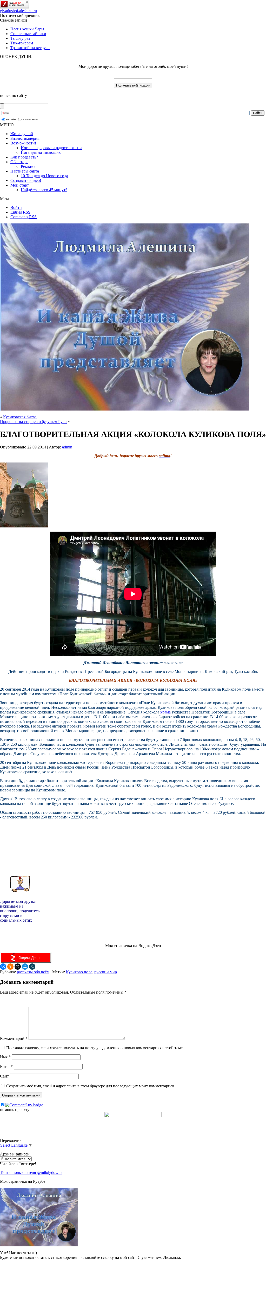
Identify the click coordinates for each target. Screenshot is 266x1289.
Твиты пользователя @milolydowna (31, 1172)
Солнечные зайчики (28, 33)
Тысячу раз (20, 38)
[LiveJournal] (32, 966)
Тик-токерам (21, 43)
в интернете (30, 119)
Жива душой (21, 133)
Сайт (4, 1076)
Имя (5, 1057)
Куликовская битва (20, 417)
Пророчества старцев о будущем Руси (33, 421)
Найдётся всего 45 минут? (44, 190)
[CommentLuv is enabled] (24, 1105)
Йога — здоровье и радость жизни (51, 148)
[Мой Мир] (25, 966)
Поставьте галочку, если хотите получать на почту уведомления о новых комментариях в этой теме (94, 1048)
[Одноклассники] (10, 966)
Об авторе (19, 162)
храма (165, 712)
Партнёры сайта (24, 171)
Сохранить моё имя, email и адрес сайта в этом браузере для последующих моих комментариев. (90, 1086)
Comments (23, 217)
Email (6, 1066)
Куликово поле (79, 972)
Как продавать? (24, 157)
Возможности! (23, 143)
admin (67, 447)
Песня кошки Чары (27, 29)
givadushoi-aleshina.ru (18, 11)
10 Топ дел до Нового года (44, 176)
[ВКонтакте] (3, 966)
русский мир (105, 972)
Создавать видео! (25, 180)
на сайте (11, 119)
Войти (16, 207)
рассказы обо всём (33, 972)
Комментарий (14, 1038)
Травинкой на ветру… (30, 47)
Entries (20, 212)
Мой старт (19, 185)
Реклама (28, 166)
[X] (18, 966)
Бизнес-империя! (25, 138)
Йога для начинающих (41, 152)
